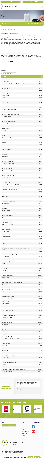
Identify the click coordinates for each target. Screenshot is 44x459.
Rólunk (23, 425)
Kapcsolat (24, 435)
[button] (42, 7)
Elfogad (30, 457)
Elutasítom (37, 457)
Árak (23, 427)
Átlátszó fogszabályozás (26, 431)
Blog (23, 429)
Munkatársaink (24, 433)
